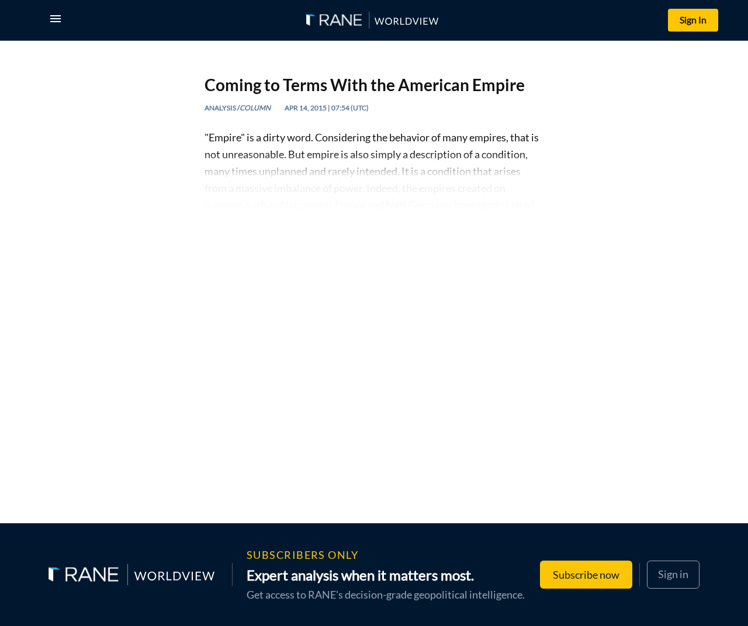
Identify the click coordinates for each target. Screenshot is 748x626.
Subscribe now (586, 574)
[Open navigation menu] (58, 20)
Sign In (693, 19)
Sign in (673, 574)
